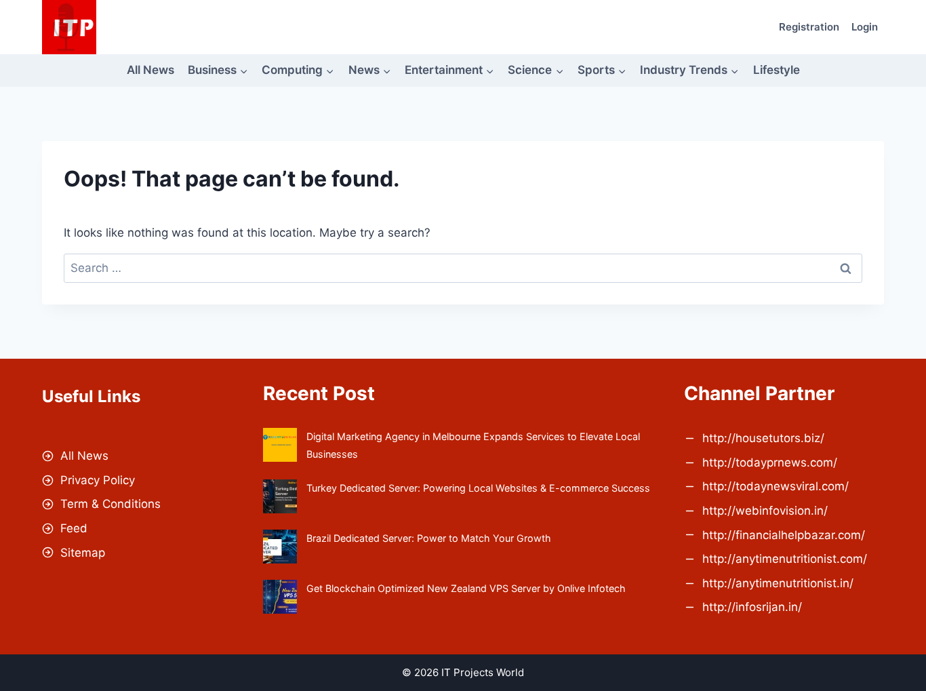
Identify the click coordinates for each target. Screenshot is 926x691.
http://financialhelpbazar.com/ (783, 535)
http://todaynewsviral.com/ (775, 486)
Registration (809, 26)
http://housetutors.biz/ (763, 438)
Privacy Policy (97, 480)
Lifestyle (776, 70)
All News (150, 70)
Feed (73, 528)
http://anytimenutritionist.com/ (784, 559)
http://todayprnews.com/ (769, 462)
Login (864, 26)
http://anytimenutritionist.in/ (777, 583)
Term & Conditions (110, 504)
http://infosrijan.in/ (752, 607)
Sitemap (82, 552)
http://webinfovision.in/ (765, 510)
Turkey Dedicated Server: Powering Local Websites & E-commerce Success (478, 488)
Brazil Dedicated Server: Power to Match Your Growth (428, 538)
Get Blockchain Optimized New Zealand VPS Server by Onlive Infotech (466, 588)
